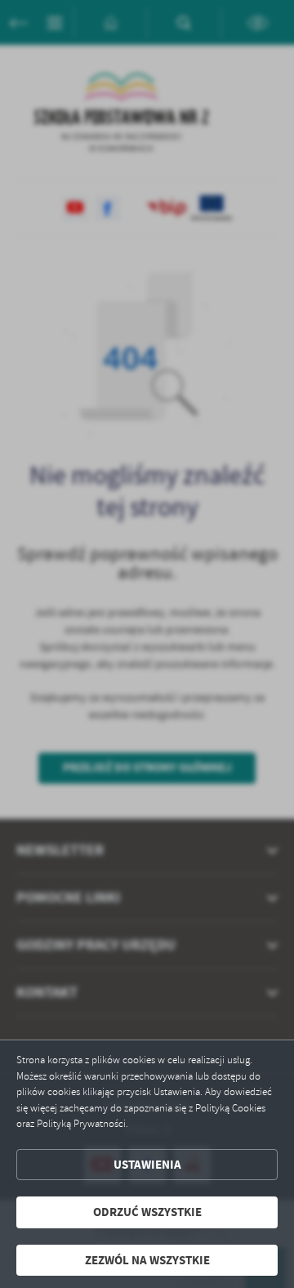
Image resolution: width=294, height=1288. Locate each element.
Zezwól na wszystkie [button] (147, 1260)
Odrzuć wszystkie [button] (147, 1212)
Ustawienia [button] (147, 1164)
